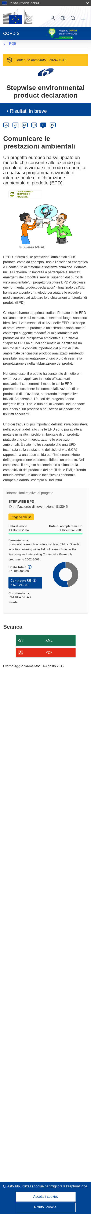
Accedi (52, 18)
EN (15, 124)
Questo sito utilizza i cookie (24, 1186)
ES (24, 124)
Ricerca (73, 18)
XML (49, 640)
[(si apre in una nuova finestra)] (17, 16)
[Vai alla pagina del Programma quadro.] (46, 72)
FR (34, 124)
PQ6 (12, 43)
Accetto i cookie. (45, 1196)
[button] (63, 18)
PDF (49, 652)
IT (43, 124)
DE (6, 124)
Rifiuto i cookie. (45, 1207)
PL (52, 124)
